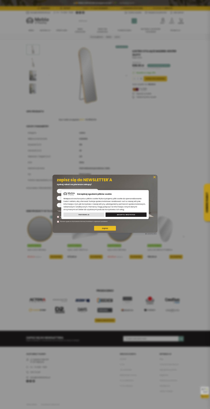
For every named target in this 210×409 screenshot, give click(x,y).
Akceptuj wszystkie (126, 214)
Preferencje (84, 214)
